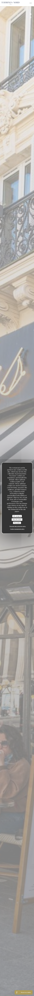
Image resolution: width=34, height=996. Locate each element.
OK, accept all (17, 516)
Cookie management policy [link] (17, 529)
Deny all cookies (17, 519)
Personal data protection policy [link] (18, 526)
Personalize (17, 522)
